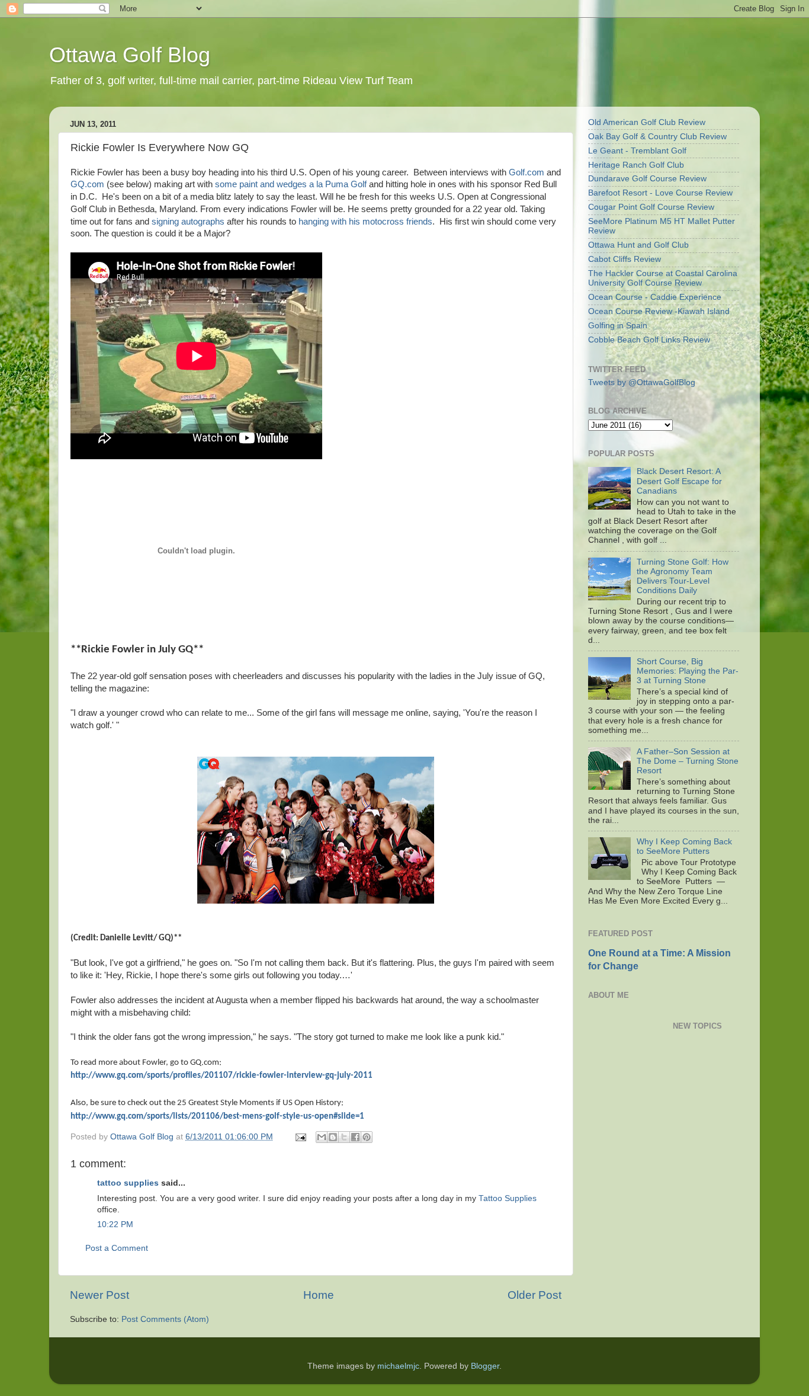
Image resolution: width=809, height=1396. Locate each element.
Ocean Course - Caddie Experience (654, 297)
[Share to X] (344, 1137)
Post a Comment (116, 1248)
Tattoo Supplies (508, 1198)
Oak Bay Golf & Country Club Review (657, 136)
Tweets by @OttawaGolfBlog (641, 382)
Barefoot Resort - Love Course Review (660, 192)
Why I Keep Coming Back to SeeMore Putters (684, 846)
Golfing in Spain (617, 325)
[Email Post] (300, 1136)
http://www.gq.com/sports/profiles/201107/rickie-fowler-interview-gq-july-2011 (221, 1075)
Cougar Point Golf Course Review (651, 207)
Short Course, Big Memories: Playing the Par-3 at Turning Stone (688, 671)
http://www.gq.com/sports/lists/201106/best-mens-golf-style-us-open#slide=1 (217, 1116)
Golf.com (526, 172)
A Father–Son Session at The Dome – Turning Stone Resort (688, 761)
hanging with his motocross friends (365, 221)
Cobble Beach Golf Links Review (649, 339)
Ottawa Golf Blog (129, 55)
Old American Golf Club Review (646, 122)
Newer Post (99, 1295)
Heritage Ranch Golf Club (636, 165)
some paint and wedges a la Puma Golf (291, 184)
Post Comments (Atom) (165, 1319)
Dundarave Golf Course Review (647, 178)
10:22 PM (115, 1224)
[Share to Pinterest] (367, 1137)
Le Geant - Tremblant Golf (637, 150)
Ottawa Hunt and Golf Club (638, 245)
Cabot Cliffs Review (624, 259)
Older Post (534, 1295)
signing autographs (188, 221)
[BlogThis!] (333, 1137)
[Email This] (322, 1137)
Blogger (485, 1366)
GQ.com (87, 184)
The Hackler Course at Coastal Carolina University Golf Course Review (662, 278)
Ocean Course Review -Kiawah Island (659, 311)
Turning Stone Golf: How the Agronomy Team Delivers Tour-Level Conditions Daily (682, 576)
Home (318, 1295)
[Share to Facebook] (355, 1137)
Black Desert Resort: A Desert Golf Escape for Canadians (679, 481)
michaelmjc (398, 1366)
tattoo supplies (128, 1183)
